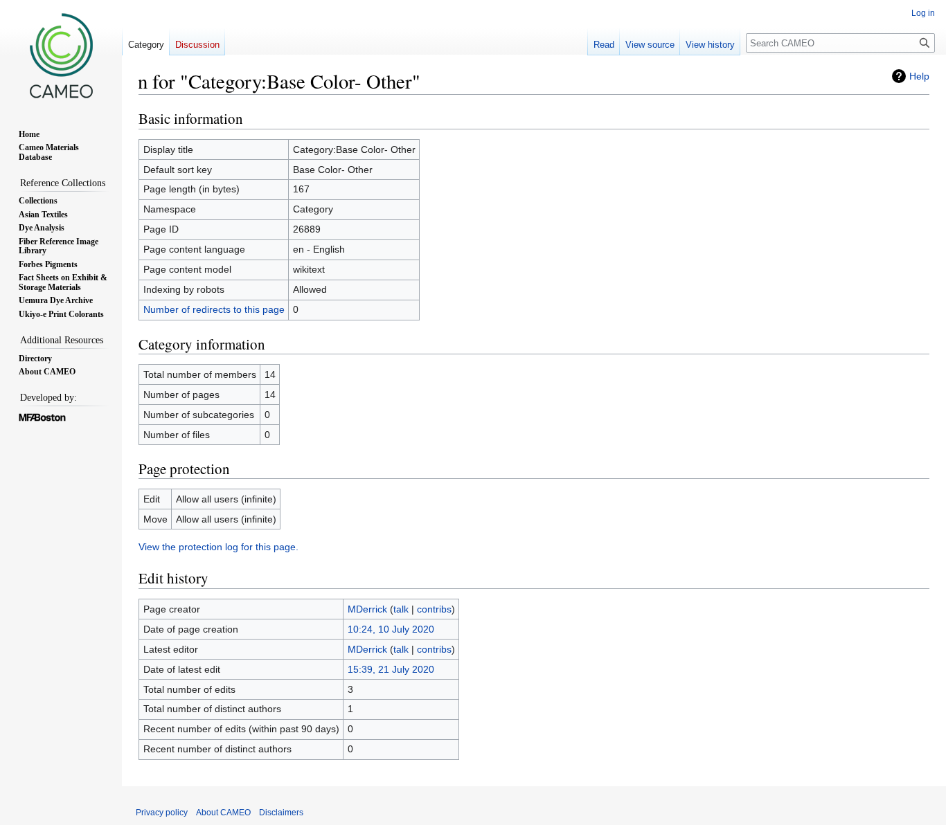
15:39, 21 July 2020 (391, 669)
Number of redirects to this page (214, 309)
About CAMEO (223, 812)
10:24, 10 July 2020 (391, 629)
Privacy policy (162, 812)
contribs (434, 609)
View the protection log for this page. (218, 546)
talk (401, 609)
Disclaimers (281, 812)
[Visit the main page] (61, 55)
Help (919, 76)
